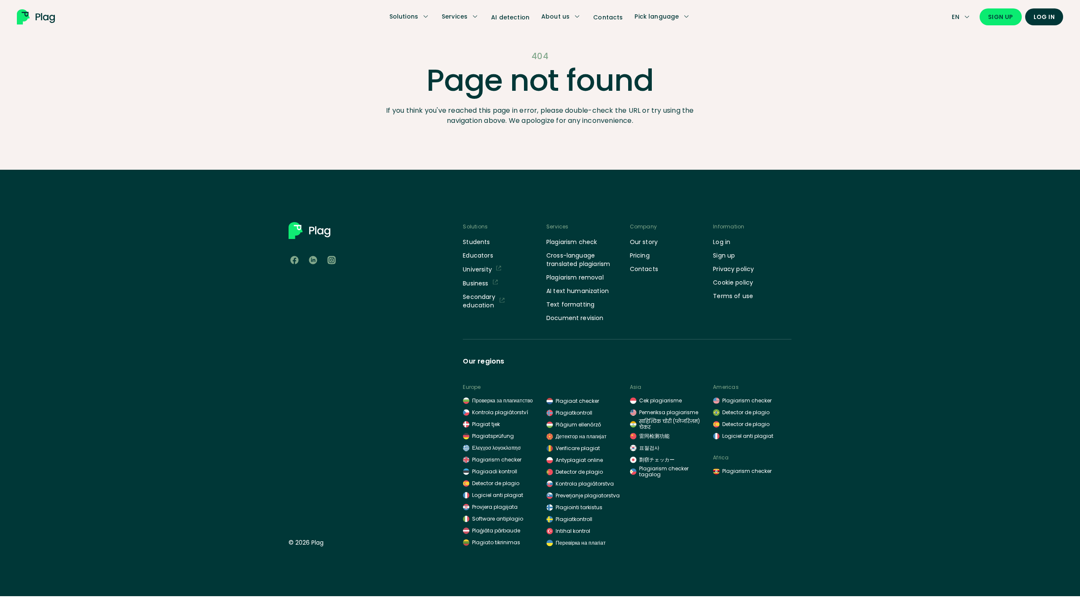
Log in (1044, 17)
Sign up (1000, 17)
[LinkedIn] (313, 260)
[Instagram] (332, 260)
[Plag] (48, 16)
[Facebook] (294, 260)
